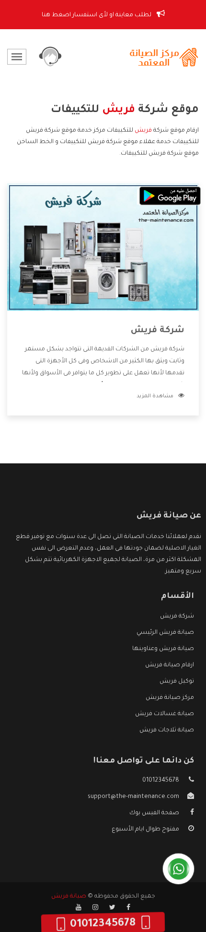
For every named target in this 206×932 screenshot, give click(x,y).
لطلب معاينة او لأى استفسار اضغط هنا (97, 15)
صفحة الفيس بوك (154, 813)
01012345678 (160, 780)
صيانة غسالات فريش (164, 714)
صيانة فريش (68, 896)
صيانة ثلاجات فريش (166, 730)
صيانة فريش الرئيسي (165, 632)
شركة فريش (157, 331)
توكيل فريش (177, 681)
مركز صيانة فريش (170, 698)
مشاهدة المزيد (155, 396)
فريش (143, 130)
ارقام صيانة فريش (169, 665)
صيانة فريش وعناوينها (163, 649)
